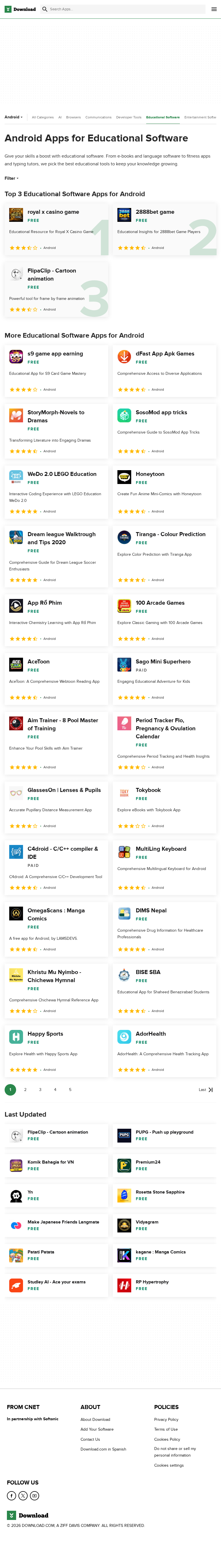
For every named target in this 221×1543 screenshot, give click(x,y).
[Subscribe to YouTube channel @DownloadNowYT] (34, 1495)
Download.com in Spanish (103, 1449)
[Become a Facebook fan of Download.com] (11, 1495)
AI (60, 117)
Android (12, 117)
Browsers (73, 117)
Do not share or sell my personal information (175, 1452)
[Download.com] (20, 9)
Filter (10, 178)
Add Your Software (97, 1429)
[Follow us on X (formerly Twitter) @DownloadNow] (23, 1495)
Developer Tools (129, 117)
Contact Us (90, 1439)
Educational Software (163, 117)
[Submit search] (44, 9)
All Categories (43, 117)
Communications (98, 117)
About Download (95, 1419)
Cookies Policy (167, 1439)
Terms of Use (166, 1429)
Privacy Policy (166, 1419)
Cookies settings (169, 1465)
